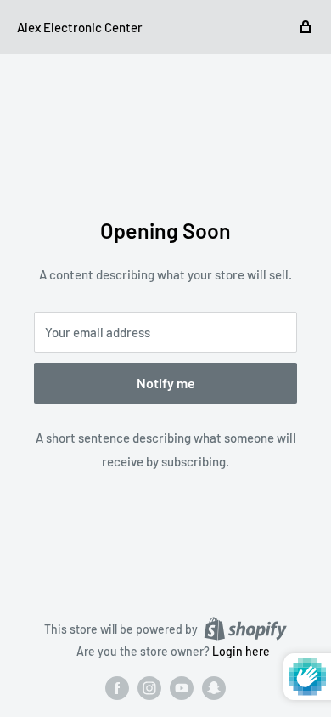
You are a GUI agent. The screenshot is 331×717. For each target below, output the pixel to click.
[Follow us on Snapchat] (214, 688)
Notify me (166, 383)
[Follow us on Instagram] (149, 688)
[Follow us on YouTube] (182, 688)
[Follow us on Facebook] (117, 688)
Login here (241, 651)
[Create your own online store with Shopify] (245, 629)
